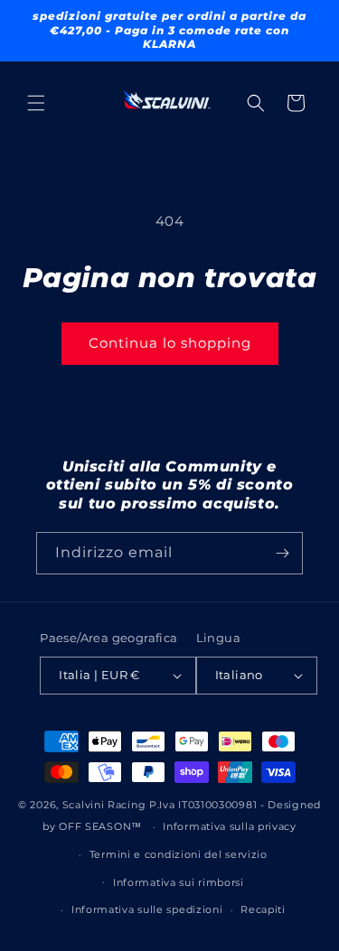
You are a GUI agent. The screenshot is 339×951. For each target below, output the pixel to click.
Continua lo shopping (170, 342)
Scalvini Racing (104, 804)
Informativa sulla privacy (230, 826)
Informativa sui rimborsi (178, 882)
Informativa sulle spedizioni (147, 909)
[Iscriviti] (282, 553)
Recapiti (263, 909)
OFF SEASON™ (100, 826)
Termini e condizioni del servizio (178, 854)
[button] (36, 103)
